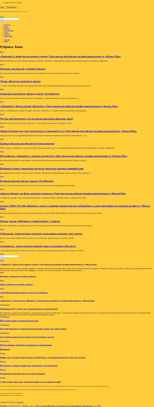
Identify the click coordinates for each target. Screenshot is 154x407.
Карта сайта (8, 36)
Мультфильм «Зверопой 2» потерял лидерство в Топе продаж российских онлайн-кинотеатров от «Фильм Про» (63, 156)
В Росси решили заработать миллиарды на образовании (26, 345)
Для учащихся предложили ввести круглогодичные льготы (27, 337)
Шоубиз (7, 34)
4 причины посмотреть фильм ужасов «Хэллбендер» (30, 93)
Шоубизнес (5, 349)
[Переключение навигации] (1, 15)
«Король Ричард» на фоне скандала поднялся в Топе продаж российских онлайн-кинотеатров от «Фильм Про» (63, 193)
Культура (7, 25)
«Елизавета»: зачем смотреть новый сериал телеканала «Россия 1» (38, 246)
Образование (9, 30)
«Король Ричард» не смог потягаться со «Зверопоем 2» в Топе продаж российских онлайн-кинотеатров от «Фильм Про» (68, 131)
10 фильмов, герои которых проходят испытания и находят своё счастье (41, 233)
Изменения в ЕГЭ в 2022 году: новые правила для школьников (29, 309)
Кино (6, 27)
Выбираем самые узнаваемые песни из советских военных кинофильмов (41, 168)
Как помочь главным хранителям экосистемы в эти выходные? (29, 366)
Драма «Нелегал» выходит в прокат (20, 81)
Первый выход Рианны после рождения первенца (22, 374)
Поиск (2, 17)
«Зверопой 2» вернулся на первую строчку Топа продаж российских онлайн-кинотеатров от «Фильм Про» (60, 56)
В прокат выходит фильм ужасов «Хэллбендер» (27, 181)
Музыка (7, 29)
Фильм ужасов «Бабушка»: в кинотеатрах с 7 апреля (30, 221)
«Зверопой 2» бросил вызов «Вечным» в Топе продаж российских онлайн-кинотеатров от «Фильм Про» (59, 106)
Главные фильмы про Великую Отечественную (27, 143)
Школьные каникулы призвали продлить (19, 321)
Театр (6, 32)
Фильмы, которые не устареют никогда (22, 68)
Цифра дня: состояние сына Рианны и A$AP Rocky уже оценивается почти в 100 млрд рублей (42, 357)
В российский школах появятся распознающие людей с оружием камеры (33, 329)
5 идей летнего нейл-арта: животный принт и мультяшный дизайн (30, 382)
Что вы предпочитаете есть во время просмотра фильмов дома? (36, 118)
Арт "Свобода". (9, 7)
